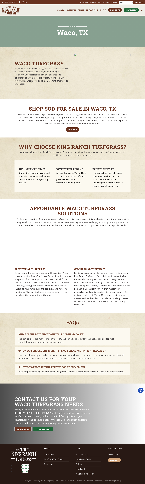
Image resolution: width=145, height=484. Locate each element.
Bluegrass (71, 10)
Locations (84, 3)
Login (114, 3)
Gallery (93, 3)
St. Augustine (92, 10)
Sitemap (118, 481)
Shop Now (72, 129)
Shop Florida (131, 10)
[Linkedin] (26, 2)
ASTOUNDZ (67, 481)
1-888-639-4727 (114, 454)
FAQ (99, 3)
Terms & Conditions (94, 481)
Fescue (81, 10)
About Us (106, 3)
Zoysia (103, 10)
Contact (114, 460)
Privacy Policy (109, 481)
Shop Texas (115, 10)
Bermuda (60, 10)
